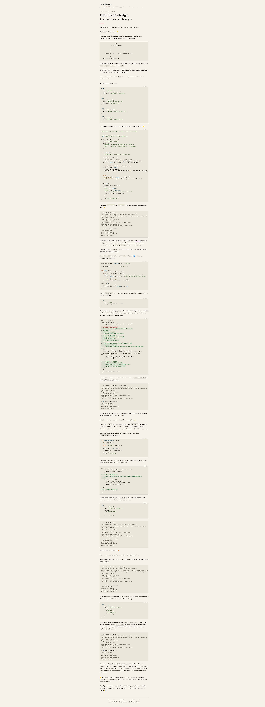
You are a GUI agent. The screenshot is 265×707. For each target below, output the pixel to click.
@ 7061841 (116, 700)
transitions (135, 27)
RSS (139, 700)
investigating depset (121, 72)
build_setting (138, 240)
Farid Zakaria (105, 5)
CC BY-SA (132, 700)
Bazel (128, 27)
